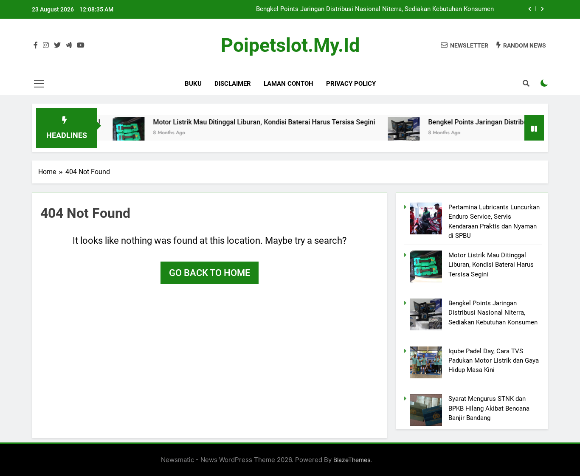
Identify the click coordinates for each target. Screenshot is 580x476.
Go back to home (209, 273)
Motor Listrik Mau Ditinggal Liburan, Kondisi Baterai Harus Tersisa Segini (253, 122)
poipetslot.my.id (290, 45)
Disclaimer (232, 83)
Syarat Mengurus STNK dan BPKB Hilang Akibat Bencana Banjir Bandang (488, 408)
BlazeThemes (351, 459)
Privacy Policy (351, 83)
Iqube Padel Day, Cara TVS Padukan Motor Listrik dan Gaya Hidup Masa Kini (493, 360)
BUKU (193, 83)
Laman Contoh (288, 83)
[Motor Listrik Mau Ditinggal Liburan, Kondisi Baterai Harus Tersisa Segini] (118, 133)
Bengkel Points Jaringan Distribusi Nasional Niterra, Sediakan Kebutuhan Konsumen (375, 9)
